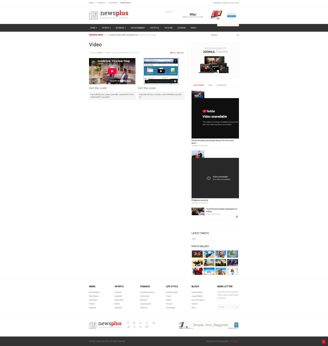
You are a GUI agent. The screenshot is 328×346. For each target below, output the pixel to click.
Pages (91, 3)
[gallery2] (197, 262)
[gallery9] (232, 271)
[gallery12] (232, 254)
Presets (101, 3)
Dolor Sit (143, 308)
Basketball (119, 300)
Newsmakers (94, 292)
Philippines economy (200, 200)
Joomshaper (233, 341)
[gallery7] (209, 271)
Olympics (118, 308)
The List (169, 304)
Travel (168, 296)
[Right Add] (215, 60)
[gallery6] (197, 271)
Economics (144, 296)
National (92, 308)
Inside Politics (197, 292)
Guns (194, 308)
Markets (143, 300)
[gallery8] (221, 271)
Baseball (118, 296)
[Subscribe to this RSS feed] (237, 217)
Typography (113, 3)
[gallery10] (209, 254)
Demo (100, 53)
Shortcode (125, 3)
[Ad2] (209, 325)
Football (118, 292)
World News (94, 296)
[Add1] (202, 15)
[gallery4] (221, 262)
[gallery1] (197, 254)
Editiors (195, 304)
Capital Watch (197, 296)
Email (181, 53)
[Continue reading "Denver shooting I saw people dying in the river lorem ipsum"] (198, 94)
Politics (92, 304)
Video (95, 44)
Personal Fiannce (147, 292)
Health (168, 300)
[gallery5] (232, 262)
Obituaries (93, 300)
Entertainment (172, 292)
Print (174, 53)
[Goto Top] (323, 341)
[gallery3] (209, 262)
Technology (170, 308)
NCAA (117, 304)
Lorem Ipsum (145, 304)
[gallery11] (221, 254)
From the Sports (198, 300)
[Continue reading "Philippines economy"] (198, 154)
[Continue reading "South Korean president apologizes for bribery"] (198, 211)
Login (237, 3)
